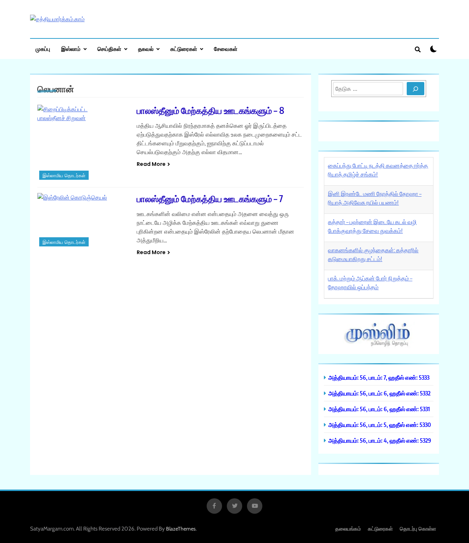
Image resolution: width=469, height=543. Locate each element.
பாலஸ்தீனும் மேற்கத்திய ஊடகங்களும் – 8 (210, 110)
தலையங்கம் (348, 528)
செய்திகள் (109, 48)
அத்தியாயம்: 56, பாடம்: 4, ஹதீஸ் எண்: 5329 (379, 440)
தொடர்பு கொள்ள (418, 528)
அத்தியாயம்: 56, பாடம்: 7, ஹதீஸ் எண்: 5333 (378, 377)
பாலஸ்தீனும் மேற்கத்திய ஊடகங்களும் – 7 (210, 198)
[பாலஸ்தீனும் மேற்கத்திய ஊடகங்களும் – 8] (82, 143)
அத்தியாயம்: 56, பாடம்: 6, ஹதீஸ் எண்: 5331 (379, 409)
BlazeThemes (181, 528)
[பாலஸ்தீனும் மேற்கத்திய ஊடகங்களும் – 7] (82, 220)
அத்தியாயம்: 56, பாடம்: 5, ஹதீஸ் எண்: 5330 (379, 424)
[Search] (415, 88)
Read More (151, 164)
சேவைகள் (225, 48)
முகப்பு (43, 48)
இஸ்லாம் (71, 48)
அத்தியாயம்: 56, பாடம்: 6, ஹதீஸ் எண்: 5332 (379, 393)
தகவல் (146, 48)
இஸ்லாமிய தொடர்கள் (64, 175)
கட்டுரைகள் (183, 48)
